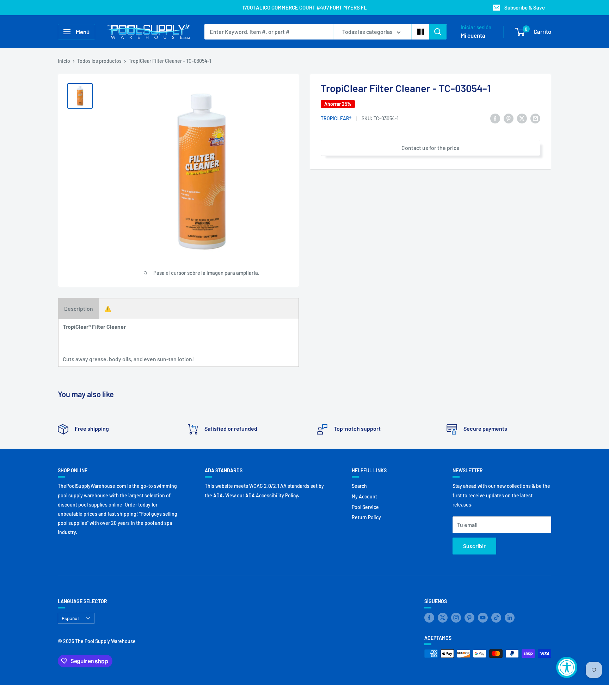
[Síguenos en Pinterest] (469, 618)
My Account (364, 496)
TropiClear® (336, 119)
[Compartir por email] (535, 118)
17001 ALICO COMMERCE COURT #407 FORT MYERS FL (304, 7)
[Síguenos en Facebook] (429, 618)
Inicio (64, 61)
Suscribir (474, 545)
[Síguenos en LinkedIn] (510, 618)
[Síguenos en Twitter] (443, 618)
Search (359, 486)
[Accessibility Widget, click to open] (566, 667)
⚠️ (107, 308)
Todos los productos (99, 61)
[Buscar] (438, 32)
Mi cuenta (473, 35)
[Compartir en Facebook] (495, 118)
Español (70, 618)
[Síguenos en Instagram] (456, 618)
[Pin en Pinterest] (508, 118)
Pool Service (365, 507)
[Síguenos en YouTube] (483, 618)
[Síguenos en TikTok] (496, 618)
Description (78, 308)
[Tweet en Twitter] (522, 118)
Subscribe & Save (524, 7)
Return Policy (366, 517)
